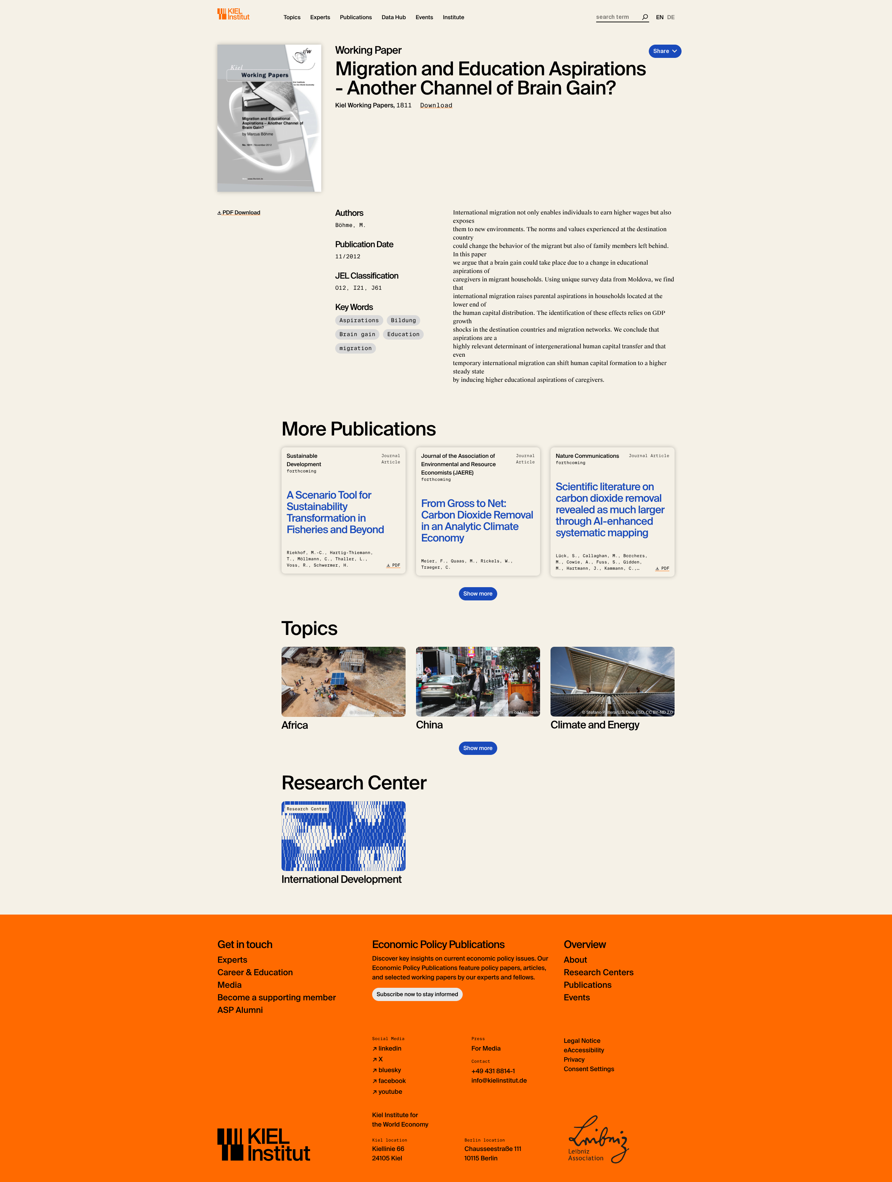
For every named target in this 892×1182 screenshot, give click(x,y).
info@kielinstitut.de (499, 1080)
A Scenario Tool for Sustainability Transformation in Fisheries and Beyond (335, 512)
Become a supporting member (276, 997)
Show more (477, 593)
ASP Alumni (240, 1010)
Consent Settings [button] (589, 1069)
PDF (396, 565)
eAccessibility (584, 1050)
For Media (486, 1048)
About (575, 960)
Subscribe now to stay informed (417, 994)
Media (229, 985)
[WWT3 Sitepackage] (243, 14)
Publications (588, 985)
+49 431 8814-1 (493, 1071)
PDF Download (240, 212)
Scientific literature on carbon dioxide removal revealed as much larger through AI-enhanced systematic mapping (610, 510)
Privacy (574, 1059)
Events (577, 997)
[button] (292, 17)
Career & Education (255, 972)
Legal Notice (582, 1041)
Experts (232, 960)
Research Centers (599, 972)
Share (661, 51)
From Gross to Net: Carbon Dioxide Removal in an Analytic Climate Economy (477, 521)
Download (436, 105)
